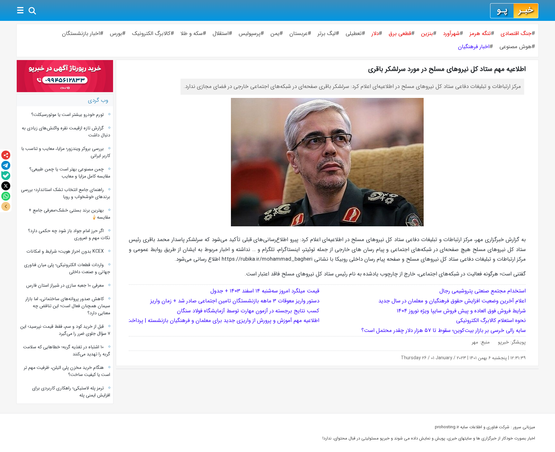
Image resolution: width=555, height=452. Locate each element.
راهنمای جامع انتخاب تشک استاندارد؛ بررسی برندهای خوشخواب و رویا (65, 193)
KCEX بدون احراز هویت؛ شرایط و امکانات (65, 251)
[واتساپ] (6, 196)
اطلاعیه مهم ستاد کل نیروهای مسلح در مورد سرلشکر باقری (447, 69)
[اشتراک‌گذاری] (6, 155)
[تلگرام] (6, 165)
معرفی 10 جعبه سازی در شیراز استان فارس (65, 285)
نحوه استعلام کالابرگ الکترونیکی (491, 320)
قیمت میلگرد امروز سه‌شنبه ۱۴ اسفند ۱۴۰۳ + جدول (264, 291)
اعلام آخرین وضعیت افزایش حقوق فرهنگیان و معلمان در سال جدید (451, 301)
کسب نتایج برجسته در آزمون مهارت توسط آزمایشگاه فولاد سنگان (248, 311)
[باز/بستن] (6, 206)
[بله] (6, 175)
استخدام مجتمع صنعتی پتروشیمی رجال (482, 291)
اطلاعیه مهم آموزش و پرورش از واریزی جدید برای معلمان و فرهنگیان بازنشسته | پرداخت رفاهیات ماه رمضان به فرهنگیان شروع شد (176, 320)
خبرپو (503, 342)
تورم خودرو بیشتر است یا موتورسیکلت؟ (67, 114)
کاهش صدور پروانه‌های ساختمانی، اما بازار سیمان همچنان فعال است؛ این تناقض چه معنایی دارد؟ (67, 306)
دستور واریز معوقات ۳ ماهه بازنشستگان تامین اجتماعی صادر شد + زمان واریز (234, 301)
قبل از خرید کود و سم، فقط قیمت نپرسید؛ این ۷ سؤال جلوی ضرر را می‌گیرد (65, 330)
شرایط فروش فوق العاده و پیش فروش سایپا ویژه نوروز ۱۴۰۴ (461, 311)
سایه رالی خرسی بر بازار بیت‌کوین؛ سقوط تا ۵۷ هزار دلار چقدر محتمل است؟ (443, 330)
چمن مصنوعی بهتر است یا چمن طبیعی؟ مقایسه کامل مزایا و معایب (69, 173)
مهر (475, 342)
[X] (6, 186)
